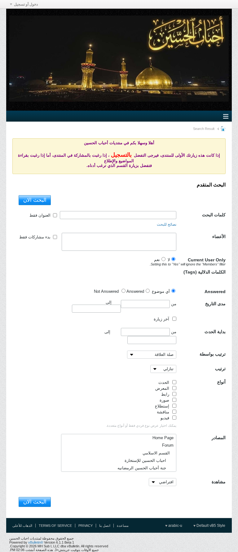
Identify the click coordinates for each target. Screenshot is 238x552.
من (173, 303)
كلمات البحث (214, 214)
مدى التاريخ (215, 303)
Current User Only (201, 261)
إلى (107, 331)
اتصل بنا (104, 525)
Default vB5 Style (210, 525)
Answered (215, 291)
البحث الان (34, 200)
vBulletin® (35, 542)
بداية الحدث (215, 331)
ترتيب (220, 368)
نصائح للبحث (166, 224)
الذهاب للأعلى (22, 525)
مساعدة (123, 525)
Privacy (85, 525)
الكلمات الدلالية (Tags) (204, 271)
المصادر (219, 437)
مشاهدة (219, 481)
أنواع (221, 382)
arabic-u (174, 525)
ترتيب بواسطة (213, 354)
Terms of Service (55, 525)
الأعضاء (219, 236)
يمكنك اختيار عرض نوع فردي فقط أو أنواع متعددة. (141, 425)
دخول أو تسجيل (26, 4)
